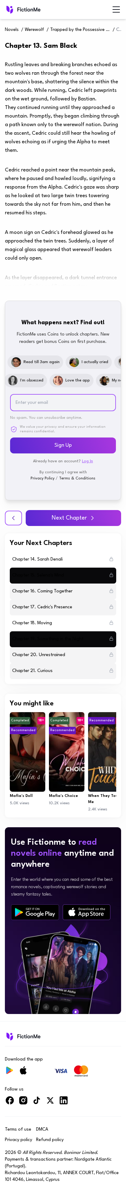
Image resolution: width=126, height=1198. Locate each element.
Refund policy (50, 1140)
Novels (12, 30)
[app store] (86, 912)
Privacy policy (18, 1140)
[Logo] (23, 9)
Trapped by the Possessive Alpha (80, 30)
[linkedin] (64, 1102)
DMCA (42, 1129)
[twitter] (50, 1102)
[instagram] (23, 1102)
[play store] (35, 912)
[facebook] (10, 1102)
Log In (87, 461)
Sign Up (63, 445)
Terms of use (18, 1129)
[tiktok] (37, 1102)
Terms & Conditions (77, 478)
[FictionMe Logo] (23, 1036)
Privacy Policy (42, 478)
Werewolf (34, 30)
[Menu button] (116, 9)
